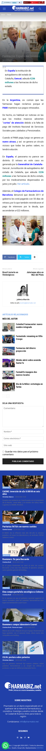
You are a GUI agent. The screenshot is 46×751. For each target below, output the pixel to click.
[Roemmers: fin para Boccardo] (23, 549)
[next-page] (7, 396)
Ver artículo (23, 184)
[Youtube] (29, 737)
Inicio (3, 15)
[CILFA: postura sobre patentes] (23, 647)
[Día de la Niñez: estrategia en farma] (8, 387)
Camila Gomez (7, 529)
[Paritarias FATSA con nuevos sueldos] (23, 517)
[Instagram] (18, 737)
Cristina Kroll (6, 562)
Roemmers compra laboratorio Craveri (19, 624)
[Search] (40, 8)
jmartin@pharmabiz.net (28, 303)
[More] (34, 257)
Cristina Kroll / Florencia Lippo (12, 627)
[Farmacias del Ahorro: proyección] (8, 351)
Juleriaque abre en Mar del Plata (35, 273)
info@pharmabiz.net (29, 721)
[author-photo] (23, 296)
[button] (4, 8)
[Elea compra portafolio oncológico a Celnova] (23, 582)
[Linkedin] (21, 737)
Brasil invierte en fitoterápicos (10, 273)
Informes (6, 620)
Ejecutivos (6, 555)
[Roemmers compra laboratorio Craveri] (23, 615)
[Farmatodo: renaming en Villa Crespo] (8, 339)
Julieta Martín (23, 299)
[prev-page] (4, 396)
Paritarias (6, 522)
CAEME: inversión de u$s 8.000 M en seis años (21, 492)
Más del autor (10, 318)
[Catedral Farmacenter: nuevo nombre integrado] (8, 327)
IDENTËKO (39, 748)
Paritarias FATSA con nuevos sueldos (19, 526)
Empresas (6, 487)
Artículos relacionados (15, 314)
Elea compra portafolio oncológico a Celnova (22, 591)
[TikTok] (25, 737)
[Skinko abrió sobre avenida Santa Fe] (8, 363)
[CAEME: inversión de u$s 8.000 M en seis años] (23, 482)
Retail (9, 15)
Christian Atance (7, 497)
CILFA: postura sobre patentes (16, 657)
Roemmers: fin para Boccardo (15, 559)
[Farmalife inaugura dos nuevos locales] (8, 375)
